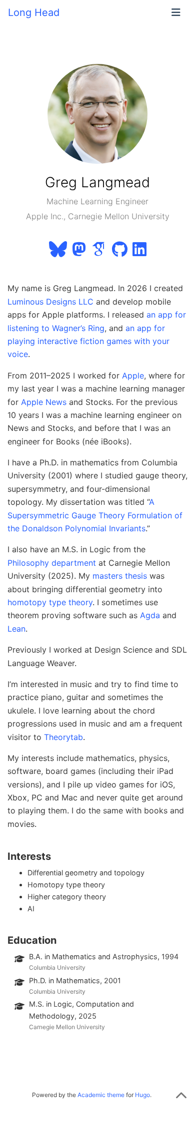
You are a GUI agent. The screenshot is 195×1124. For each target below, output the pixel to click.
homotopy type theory (50, 602)
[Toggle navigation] (176, 12)
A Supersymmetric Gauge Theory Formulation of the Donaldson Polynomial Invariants (95, 515)
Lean (17, 629)
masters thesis (119, 576)
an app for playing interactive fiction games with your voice (89, 341)
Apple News (43, 402)
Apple (133, 375)
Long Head (34, 12)
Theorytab (63, 737)
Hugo (142, 1095)
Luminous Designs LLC (51, 302)
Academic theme (101, 1095)
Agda (150, 615)
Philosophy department (52, 563)
